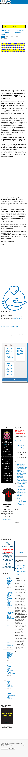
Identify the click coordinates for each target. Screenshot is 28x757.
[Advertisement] (7, 11)
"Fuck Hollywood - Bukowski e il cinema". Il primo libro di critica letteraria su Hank (22, 571)
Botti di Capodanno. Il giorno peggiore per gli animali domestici (10, 655)
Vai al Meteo (21, 552)
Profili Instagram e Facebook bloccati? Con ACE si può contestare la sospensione (21, 474)
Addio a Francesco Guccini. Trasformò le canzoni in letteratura (22, 480)
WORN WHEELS (17, 318)
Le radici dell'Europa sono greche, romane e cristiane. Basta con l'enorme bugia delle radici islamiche (10, 599)
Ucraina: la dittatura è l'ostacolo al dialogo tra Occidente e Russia (13, 32)
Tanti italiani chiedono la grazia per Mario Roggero (22, 489)
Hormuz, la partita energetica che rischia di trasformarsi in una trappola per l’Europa (22, 467)
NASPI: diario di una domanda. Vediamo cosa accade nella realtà (9, 581)
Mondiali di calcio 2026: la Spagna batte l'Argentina (21, 485)
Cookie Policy (12, 748)
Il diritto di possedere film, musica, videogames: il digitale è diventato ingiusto (22, 495)
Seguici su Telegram (19, 441)
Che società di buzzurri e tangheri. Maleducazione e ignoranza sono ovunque (11, 630)
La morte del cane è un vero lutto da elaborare (10, 683)
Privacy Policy (4, 748)
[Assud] (5, 2)
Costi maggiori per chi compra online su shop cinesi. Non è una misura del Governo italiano (21, 503)
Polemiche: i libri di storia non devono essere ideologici (21, 565)
